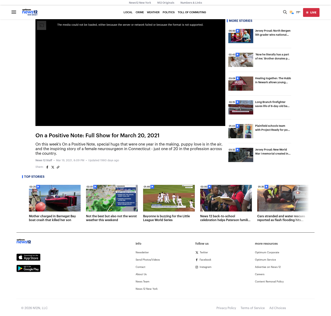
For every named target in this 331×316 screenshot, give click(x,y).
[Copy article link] (58, 167)
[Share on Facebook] (47, 167)
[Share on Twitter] (52, 167)
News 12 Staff (43, 160)
